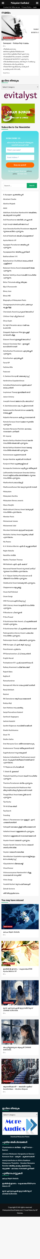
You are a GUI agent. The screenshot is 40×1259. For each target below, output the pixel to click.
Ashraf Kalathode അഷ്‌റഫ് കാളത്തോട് (18, 236)
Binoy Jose (7, 291)
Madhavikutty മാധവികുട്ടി (13, 482)
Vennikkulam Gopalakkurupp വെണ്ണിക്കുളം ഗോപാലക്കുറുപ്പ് (19, 857)
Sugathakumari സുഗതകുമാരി (15, 753)
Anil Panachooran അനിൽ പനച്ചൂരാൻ (17, 220)
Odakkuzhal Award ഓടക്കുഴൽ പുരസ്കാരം (19, 583)
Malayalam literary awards (13, 500)
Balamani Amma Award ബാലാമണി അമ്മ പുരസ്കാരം (18, 269)
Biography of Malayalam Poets (14, 300)
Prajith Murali (8, 658)
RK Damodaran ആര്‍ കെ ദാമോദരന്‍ (17, 699)
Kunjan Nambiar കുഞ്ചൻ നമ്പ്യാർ (17, 459)
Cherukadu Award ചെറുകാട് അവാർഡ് (18, 312)
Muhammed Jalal (9, 526)
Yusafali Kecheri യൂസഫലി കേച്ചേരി (16, 884)
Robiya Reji (18, 37)
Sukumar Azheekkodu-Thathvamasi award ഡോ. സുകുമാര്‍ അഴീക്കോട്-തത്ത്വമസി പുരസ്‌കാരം (19, 759)
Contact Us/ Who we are (11, 7)
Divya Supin (7, 321)
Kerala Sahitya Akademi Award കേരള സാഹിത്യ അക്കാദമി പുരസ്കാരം (17, 448)
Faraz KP (6, 363)
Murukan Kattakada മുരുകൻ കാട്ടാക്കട (18, 530)
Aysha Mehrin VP (9, 240)
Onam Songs (8, 596)
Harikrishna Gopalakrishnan (13, 381)
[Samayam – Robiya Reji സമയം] (20, 27)
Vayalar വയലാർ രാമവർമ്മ (13, 852)
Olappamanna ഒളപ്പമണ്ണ (12, 587)
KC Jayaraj (7, 436)
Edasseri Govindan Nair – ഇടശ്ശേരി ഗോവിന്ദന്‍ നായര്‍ (16, 345)
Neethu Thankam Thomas (13, 560)
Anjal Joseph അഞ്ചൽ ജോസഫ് (15, 224)
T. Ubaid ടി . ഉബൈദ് (10, 771)
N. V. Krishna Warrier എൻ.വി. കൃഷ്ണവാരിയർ (20, 546)
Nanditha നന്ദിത (9, 555)
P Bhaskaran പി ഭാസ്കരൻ (12, 612)
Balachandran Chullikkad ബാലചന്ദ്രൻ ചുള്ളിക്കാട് (18, 262)
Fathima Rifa (8, 367)
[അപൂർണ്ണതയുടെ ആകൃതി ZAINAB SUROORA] (20, 1032)
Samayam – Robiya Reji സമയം (16, 43)
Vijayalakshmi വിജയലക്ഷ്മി (13, 864)
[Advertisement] (20, 1238)
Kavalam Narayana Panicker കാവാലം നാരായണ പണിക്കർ (17, 430)
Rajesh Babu (8, 672)
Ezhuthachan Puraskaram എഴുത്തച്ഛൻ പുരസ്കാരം (17, 352)
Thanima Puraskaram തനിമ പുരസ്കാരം (18, 783)
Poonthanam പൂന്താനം (12, 649)
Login (35, 7)
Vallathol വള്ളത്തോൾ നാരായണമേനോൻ (19, 836)
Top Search (7, 811)
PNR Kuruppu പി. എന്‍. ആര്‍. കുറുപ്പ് (16, 645)
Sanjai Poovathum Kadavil (13, 712)
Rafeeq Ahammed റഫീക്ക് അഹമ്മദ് (16, 667)
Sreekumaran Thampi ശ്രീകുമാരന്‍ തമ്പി (18, 748)
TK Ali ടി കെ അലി (10, 806)
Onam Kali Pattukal (10, 592)
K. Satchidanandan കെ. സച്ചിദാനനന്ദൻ (18, 406)
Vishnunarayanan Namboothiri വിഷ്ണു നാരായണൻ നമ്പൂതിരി (17, 873)
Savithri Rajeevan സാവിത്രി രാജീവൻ (17, 726)
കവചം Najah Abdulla (11, 932)
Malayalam (7, 491)
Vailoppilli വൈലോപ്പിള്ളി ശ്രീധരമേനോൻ (19, 827)
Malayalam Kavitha (10, 496)
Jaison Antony (8, 397)
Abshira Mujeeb (9, 204)
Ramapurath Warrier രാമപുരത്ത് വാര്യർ (19, 685)
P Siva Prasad (8, 617)
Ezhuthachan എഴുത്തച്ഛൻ (13, 358)
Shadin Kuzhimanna (10, 730)
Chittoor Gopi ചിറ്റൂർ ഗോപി (13, 316)
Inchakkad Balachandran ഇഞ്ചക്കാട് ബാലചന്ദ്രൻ (17, 386)
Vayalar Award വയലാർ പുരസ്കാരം (16, 840)
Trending (6, 815)
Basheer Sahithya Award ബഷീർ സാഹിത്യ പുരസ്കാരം (19, 276)
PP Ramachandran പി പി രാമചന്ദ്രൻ (17, 654)
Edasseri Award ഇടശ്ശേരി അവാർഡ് (16, 339)
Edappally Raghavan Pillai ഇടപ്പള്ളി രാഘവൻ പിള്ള (16, 333)
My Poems (7, 542)
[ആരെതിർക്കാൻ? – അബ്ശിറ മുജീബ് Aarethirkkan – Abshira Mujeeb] (20, 1071)
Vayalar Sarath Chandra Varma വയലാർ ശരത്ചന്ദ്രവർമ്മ (18, 846)
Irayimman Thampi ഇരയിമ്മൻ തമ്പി (16, 392)
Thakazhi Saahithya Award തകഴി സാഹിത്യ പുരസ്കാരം (20, 777)
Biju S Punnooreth (10, 287)
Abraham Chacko (9, 199)
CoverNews (28, 1210)
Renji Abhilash (8, 690)
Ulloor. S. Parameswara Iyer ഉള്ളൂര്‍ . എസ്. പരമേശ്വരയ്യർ (19, 821)
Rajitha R (6, 676)
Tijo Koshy (7, 802)
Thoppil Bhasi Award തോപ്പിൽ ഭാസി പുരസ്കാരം (17, 796)
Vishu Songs (7, 880)
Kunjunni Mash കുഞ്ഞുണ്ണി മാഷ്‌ (15, 464)
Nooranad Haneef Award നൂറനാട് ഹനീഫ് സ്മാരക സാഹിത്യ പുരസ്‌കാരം (19, 570)
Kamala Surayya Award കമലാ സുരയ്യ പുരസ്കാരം (18, 423)
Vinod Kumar (8, 868)
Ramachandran (9, 681)
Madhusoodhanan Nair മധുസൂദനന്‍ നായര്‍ (20, 487)
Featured (6, 372)
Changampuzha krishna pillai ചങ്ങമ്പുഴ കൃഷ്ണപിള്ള (18, 306)
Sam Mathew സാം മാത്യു (13, 708)
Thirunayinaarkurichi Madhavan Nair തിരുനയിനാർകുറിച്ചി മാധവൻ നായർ (17, 788)
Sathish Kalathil (9, 721)
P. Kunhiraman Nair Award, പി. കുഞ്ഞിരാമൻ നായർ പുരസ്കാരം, (20, 622)
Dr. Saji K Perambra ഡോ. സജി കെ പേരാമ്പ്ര (16, 326)
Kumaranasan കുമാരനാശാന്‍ (14, 455)
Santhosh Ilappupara (11, 717)
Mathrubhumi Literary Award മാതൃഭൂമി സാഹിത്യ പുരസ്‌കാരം (18, 510)
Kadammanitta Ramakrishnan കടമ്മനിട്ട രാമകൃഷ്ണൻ (18, 411)
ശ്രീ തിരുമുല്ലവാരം (11, 893)
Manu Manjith (8, 505)
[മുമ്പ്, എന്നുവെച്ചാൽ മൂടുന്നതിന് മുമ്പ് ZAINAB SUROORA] (20, 992)
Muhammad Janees (10, 521)
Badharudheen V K (10, 256)
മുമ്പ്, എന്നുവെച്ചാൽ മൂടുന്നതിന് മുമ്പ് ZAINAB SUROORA (16, 1192)
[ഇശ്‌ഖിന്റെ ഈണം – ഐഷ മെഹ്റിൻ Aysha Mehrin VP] (20, 953)
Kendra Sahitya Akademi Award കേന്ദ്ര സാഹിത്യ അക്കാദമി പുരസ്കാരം (18, 441)
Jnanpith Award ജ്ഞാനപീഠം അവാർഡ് (18, 401)
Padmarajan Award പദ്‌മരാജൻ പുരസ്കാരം (19, 640)
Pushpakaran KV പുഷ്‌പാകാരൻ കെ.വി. (18, 663)
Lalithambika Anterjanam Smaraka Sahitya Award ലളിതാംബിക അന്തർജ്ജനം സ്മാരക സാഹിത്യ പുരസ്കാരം (19, 475)
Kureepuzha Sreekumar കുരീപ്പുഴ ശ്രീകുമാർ (20, 468)
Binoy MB (7, 296)
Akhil (5, 208)
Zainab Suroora (9, 889)
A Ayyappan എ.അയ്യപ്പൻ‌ (13, 195)
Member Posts (8, 37)
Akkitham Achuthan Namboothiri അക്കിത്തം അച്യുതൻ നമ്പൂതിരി (20, 213)
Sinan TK (6, 735)
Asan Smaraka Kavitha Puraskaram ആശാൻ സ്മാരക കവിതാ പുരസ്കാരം (20, 230)
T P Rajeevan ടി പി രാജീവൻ (13, 767)
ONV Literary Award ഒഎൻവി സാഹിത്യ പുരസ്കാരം (18, 606)
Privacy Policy (26, 7)
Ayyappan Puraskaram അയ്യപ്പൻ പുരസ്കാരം (16, 246)
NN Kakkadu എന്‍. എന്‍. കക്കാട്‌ (15, 564)
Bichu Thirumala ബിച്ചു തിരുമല (15, 282)
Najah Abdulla (8, 551)
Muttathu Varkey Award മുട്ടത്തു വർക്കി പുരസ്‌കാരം (18, 535)
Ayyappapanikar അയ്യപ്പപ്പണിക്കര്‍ (16, 252)
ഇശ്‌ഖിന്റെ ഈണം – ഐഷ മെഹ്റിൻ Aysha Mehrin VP (19, 1184)
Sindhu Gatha (8, 739)
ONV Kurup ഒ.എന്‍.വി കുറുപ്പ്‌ (14, 601)
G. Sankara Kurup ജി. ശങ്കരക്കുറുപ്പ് (16, 376)
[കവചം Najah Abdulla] (20, 916)
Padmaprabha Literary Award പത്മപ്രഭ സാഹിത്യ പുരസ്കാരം (18, 634)
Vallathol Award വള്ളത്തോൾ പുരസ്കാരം (18, 831)
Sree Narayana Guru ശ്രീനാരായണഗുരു (18, 744)
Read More (6, 73)
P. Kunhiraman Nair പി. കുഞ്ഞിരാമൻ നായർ (20, 629)
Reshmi (6, 694)
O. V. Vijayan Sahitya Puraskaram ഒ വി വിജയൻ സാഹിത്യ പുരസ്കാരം (17, 577)
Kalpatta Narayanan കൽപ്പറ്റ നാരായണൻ (19, 417)
